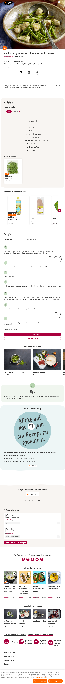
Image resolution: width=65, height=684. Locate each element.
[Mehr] (58, 523)
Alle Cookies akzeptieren (40, 681)
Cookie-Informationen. (41, 677)
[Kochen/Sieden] (39, 618)
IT (11, 669)
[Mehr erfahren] (17, 373)
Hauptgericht (8, 67)
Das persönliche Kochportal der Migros (15, 634)
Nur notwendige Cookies (55, 681)
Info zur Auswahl (19, 111)
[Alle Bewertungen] (8, 56)
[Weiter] (59, 210)
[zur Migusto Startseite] (8, 2)
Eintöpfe (28, 67)
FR (8, 669)
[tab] (32, 652)
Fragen (39, 500)
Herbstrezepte (19, 67)
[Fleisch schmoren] (25, 618)
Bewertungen (28, 500)
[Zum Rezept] (10, 585)
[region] (32, 677)
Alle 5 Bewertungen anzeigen (15, 542)
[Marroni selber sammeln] (54, 618)
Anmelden (33, 465)
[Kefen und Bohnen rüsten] (10, 618)
